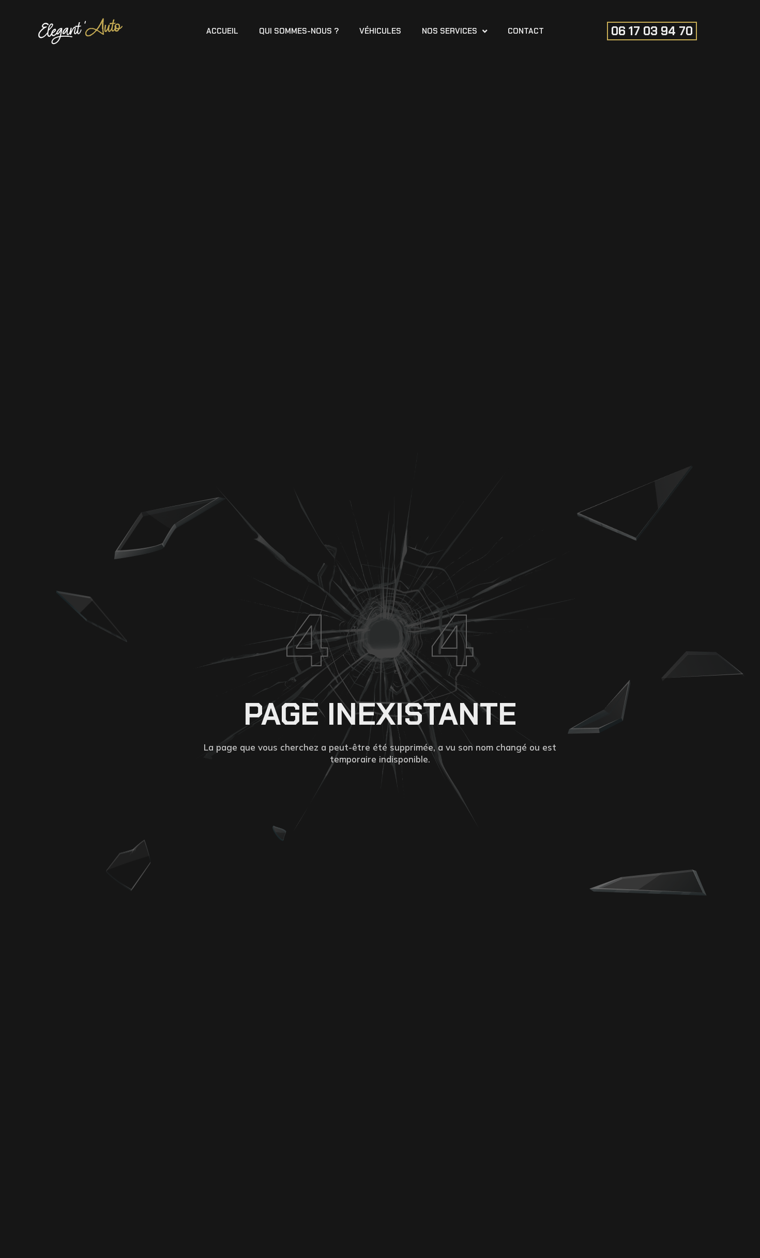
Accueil (222, 31)
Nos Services (449, 31)
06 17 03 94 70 (652, 31)
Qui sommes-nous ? (299, 31)
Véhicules (380, 31)
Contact (526, 31)
